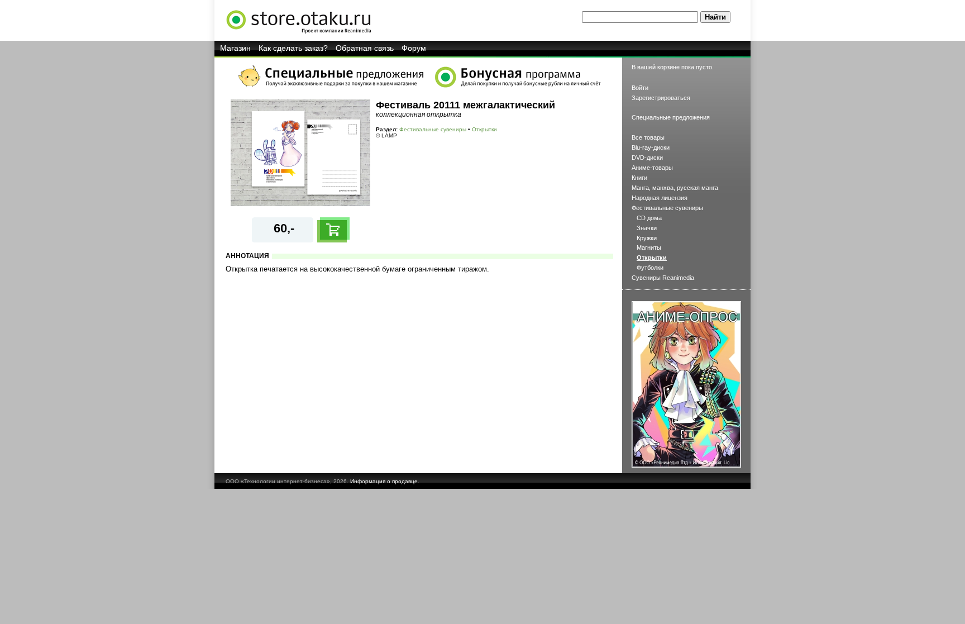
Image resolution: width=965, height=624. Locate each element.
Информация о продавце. (384, 481)
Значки (647, 228)
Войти (640, 87)
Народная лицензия (659, 197)
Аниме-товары (652, 167)
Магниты (649, 247)
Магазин (235, 48)
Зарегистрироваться (661, 97)
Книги (639, 177)
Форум (414, 48)
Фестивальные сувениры (432, 129)
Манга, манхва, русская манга (675, 187)
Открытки (484, 129)
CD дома (649, 218)
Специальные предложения (671, 117)
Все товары (648, 137)
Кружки (647, 238)
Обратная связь (365, 48)
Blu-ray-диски (651, 147)
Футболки (650, 267)
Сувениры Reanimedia (663, 277)
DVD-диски (647, 157)
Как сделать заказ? (293, 48)
